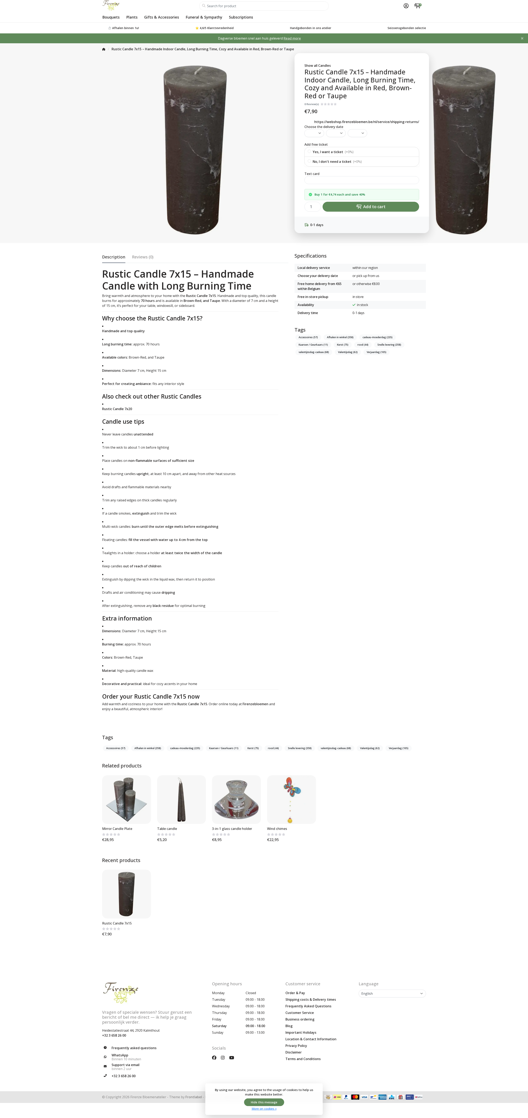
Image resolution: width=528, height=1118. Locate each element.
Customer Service (299, 1012)
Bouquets (111, 17)
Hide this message (264, 1102)
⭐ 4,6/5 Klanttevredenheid (214, 28)
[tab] (142, 258)
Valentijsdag (348, 352)
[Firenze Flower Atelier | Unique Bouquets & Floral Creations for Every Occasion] (150, 6)
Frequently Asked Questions (308, 1006)
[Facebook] (216, 1057)
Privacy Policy (296, 1045)
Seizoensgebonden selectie (407, 28)
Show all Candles (317, 65)
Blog (288, 1026)
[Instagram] (224, 1057)
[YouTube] (233, 1057)
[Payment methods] (328, 1097)
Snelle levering (389, 344)
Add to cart (373, 206)
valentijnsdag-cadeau (314, 352)
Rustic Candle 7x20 (117, 409)
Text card (311, 173)
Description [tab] (113, 257)
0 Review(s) (311, 104)
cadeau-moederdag (377, 337)
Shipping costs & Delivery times (310, 999)
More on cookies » (264, 1109)
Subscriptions (241, 17)
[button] (405, 6)
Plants (132, 17)
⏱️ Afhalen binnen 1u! (123, 28)
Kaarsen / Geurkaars (313, 344)
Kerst (342, 344)
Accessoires (308, 337)
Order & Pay (295, 993)
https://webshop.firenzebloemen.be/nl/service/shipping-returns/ (366, 122)
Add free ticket (316, 144)
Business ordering (299, 1019)
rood (362, 344)
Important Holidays (300, 1032)
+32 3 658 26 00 (114, 1035)
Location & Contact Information (310, 1039)
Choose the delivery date (323, 126)
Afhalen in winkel (340, 337)
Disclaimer (293, 1052)
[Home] (103, 49)
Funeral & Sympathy (204, 17)
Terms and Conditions (303, 1059)
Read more (292, 38)
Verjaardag (376, 352)
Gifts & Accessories (161, 17)
